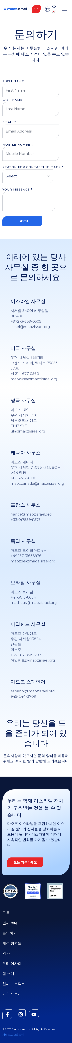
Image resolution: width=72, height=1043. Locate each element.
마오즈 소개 (11, 994)
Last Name (12, 100)
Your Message (17, 189)
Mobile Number (17, 144)
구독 (6, 913)
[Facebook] (7, 1014)
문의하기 (9, 933)
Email (9, 122)
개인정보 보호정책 (13, 1034)
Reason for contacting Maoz (32, 167)
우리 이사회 (11, 963)
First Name (13, 81)
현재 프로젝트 (13, 984)
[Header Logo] (15, 9)
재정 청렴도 (11, 943)
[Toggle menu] (64, 9)
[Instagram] (21, 1014)
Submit (22, 221)
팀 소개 (8, 973)
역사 (6, 953)
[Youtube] (34, 1014)
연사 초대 (10, 923)
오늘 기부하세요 (25, 862)
